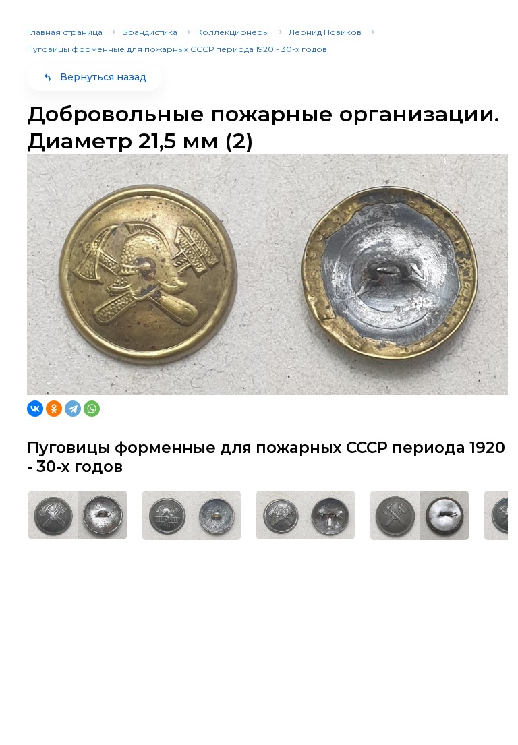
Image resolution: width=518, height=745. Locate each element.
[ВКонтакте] (35, 408)
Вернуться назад (103, 77)
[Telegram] (73, 408)
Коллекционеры (233, 32)
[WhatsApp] (92, 408)
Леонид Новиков (325, 32)
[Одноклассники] (54, 408)
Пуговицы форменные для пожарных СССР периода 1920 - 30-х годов (177, 49)
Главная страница (65, 32)
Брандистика (149, 32)
